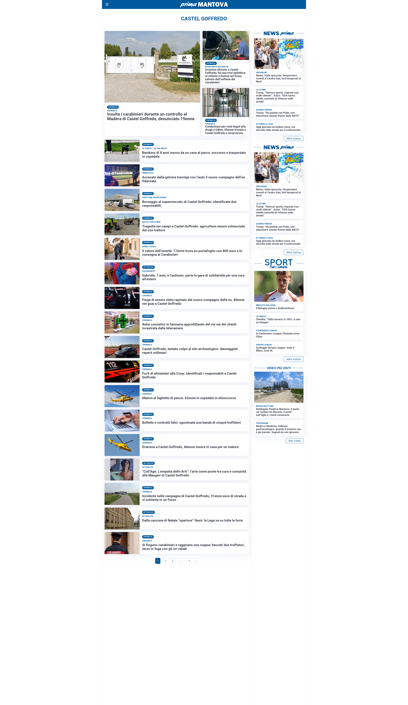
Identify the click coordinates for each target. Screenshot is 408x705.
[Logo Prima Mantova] (204, 4)
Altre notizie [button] (293, 138)
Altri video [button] (294, 440)
